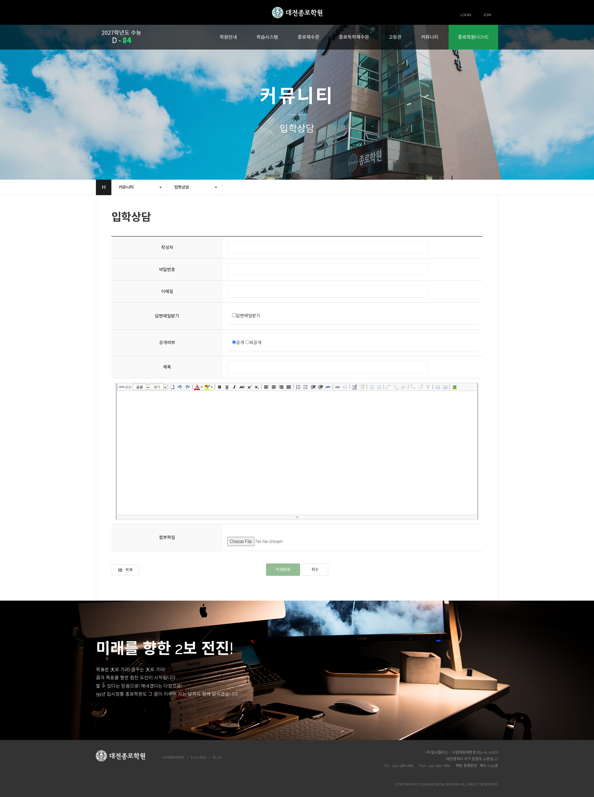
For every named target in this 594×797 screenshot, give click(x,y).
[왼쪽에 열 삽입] (413, 387)
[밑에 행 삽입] (396, 387)
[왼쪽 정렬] (266, 387)
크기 (156, 387)
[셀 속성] (371, 387)
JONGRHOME (173, 757)
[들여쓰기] (320, 387)
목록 (129, 569)
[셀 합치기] (437, 387)
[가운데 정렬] (274, 387)
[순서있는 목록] (298, 387)
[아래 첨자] (257, 387)
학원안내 (228, 37)
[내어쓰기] (313, 387)
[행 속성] (379, 387)
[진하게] (220, 387)
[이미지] (454, 387)
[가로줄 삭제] (403, 387)
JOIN (487, 15)
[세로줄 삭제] (428, 387)
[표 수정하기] (362, 387)
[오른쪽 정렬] (281, 387)
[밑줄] (227, 387)
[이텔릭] (234, 387)
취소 (315, 569)
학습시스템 (267, 37)
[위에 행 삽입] (388, 387)
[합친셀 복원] (445, 387)
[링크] (337, 387)
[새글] (173, 387)
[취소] (180, 387)
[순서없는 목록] (306, 387)
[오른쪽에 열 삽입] (420, 387)
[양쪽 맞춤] (289, 387)
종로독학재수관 (354, 37)
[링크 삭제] (345, 387)
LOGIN (465, 15)
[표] (354, 387)
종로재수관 (308, 37)
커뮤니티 (429, 37)
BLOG (217, 757)
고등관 (395, 37)
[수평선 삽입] (328, 387)
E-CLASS (198, 757)
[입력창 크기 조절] (297, 517)
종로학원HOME (473, 37)
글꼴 (139, 387)
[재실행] (187, 387)
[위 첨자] (249, 387)
